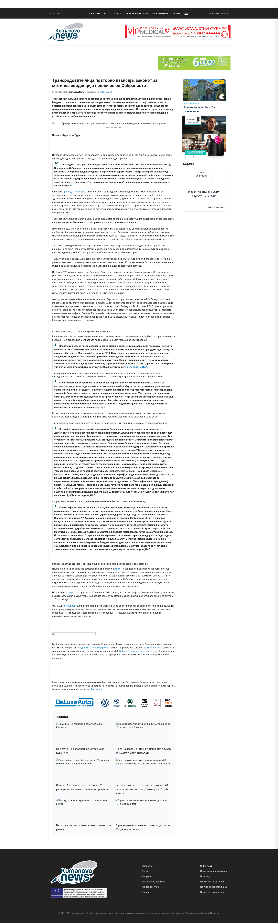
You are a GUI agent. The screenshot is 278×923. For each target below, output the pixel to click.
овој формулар (94, 689)
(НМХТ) (118, 568)
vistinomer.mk (106, 92)
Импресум (205, 876)
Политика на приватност (213, 871)
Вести (107, 13)
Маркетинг (214, 13)
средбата (73, 592)
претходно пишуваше (74, 191)
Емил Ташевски (215, 207)
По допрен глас (160, 13)
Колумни (147, 876)
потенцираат (70, 605)
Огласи (224, 13)
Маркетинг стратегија (212, 881)
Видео (176, 13)
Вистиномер (153, 647)
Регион (117, 13)
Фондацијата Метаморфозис (92, 647)
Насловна (94, 13)
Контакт (206, 866)
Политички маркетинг (212, 892)
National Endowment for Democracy (137, 651)
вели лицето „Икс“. (137, 367)
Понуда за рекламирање (213, 886)
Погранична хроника (137, 13)
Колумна (188, 163)
